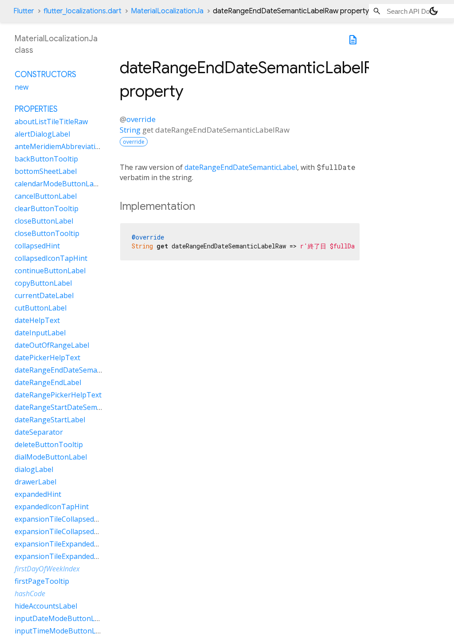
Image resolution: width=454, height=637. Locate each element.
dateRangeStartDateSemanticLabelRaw (80, 407)
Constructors (45, 74)
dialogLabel (34, 469)
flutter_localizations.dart (82, 11)
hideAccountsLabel (46, 606)
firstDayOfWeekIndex (47, 569)
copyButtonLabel (43, 283)
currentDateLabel (44, 295)
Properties (36, 109)
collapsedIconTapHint (51, 258)
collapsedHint (37, 246)
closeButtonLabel (44, 221)
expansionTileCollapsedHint (61, 519)
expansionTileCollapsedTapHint (68, 531)
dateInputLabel (40, 333)
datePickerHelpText (47, 357)
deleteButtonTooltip (49, 444)
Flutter (23, 11)
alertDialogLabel (42, 134)
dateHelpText (37, 320)
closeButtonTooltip (47, 233)
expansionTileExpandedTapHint (68, 556)
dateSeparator (39, 432)
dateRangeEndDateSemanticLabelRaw (78, 370)
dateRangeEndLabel (48, 382)
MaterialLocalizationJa (167, 11)
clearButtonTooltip (46, 208)
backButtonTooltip (46, 159)
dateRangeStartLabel (50, 420)
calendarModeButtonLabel (59, 184)
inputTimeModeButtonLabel (62, 631)
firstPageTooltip (42, 581)
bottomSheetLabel (46, 171)
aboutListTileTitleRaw (51, 121)
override (141, 119)
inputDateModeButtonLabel (62, 618)
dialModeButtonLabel (51, 457)
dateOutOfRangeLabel (52, 345)
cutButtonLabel (41, 308)
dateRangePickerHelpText (58, 395)
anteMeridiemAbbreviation (59, 146)
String (130, 130)
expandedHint (38, 494)
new (21, 87)
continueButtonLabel (50, 270)
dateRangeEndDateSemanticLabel (240, 167)
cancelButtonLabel (46, 196)
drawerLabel (35, 482)
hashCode (30, 593)
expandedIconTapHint (52, 506)
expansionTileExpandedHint (61, 544)
